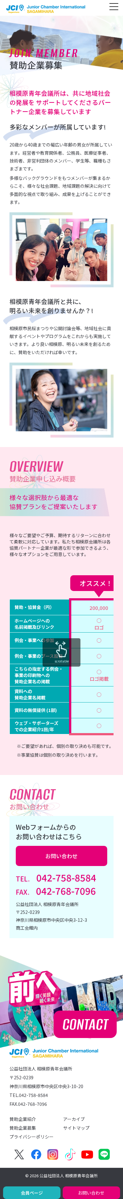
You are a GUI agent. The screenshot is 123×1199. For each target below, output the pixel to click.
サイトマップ (76, 1128)
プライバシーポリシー (31, 1136)
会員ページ (32, 1193)
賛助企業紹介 (22, 1119)
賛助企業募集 (22, 1128)
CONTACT (85, 1024)
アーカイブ (74, 1119)
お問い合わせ (91, 1193)
